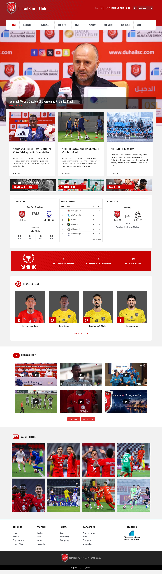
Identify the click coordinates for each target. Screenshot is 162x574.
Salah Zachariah (132, 326)
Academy (92, 25)
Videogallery (64, 540)
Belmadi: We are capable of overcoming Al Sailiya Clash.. (42, 101)
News (77, 25)
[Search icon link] (135, 8)
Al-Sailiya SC (49, 220)
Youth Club (124, 8)
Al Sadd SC (75, 229)
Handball (45, 25)
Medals (39, 540)
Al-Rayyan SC (76, 210)
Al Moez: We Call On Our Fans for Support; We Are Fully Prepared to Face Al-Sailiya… (32, 150)
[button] (81, 334)
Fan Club (114, 187)
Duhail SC (22, 220)
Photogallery (41, 544)
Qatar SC (74, 220)
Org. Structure (18, 540)
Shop (139, 25)
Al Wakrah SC (76, 215)
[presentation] (32, 24)
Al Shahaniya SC (77, 234)
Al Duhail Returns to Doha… (123, 149)
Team (69, 206)
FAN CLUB (112, 8)
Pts (99, 206)
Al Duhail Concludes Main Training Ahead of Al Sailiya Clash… (80, 150)
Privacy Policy (18, 544)
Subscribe (89, 419)
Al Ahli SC (75, 224)
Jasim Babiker (64, 326)
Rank (63, 206)
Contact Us (108, 25)
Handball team (22, 187)
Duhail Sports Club (32, 8)
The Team (40, 533)
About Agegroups (89, 533)
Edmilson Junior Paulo (30, 326)
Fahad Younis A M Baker (97, 326)
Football (27, 25)
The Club (62, 25)
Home (14, 25)
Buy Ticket (125, 25)
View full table (96, 239)
